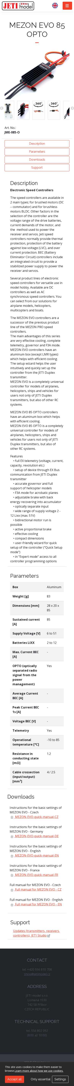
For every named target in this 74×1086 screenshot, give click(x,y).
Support (37, 167)
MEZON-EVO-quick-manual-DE (36, 836)
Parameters (37, 151)
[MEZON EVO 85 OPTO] (8, 110)
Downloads (37, 159)
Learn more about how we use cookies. (39, 1071)
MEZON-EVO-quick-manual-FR (36, 875)
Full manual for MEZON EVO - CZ (37, 889)
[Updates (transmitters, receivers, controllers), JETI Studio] (48, 935)
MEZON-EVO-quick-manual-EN (36, 855)
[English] (56, 6)
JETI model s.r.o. (18, 5)
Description (37, 143)
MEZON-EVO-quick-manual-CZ (36, 817)
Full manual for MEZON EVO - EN (38, 904)
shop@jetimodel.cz (37, 974)
